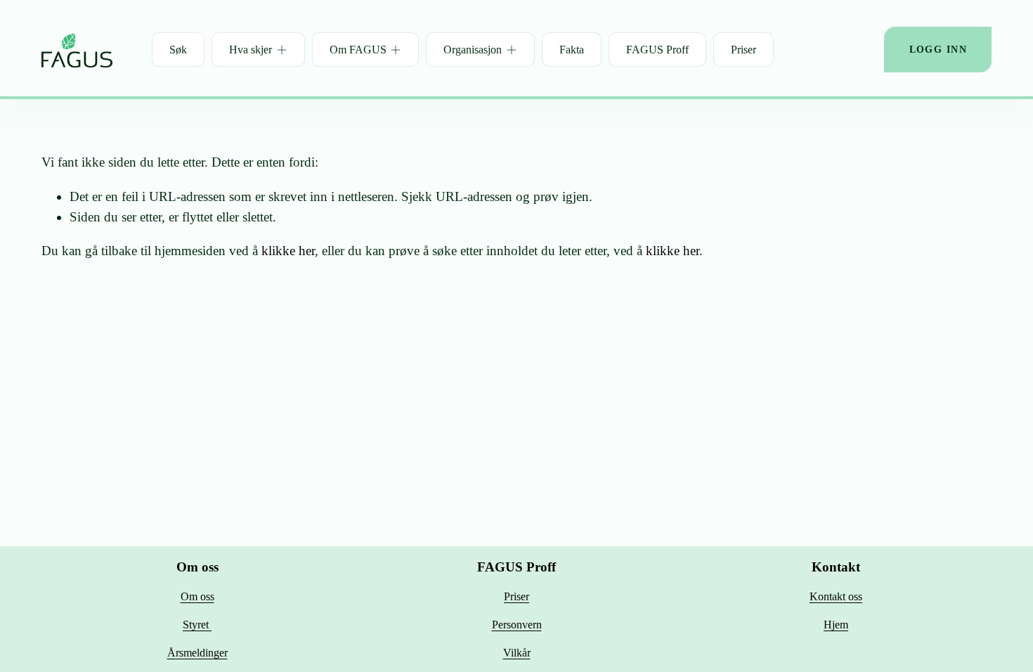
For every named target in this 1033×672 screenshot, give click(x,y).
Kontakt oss (836, 596)
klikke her (288, 250)
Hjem (836, 625)
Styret (197, 625)
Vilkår (517, 653)
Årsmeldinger (197, 653)
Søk (178, 50)
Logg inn (938, 49)
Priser (743, 50)
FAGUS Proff (657, 50)
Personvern (517, 625)
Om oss (197, 596)
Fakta (571, 50)
